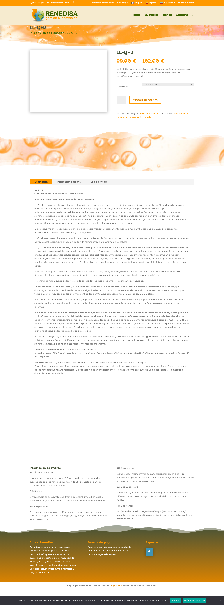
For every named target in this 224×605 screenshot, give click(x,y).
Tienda (167, 15)
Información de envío (103, 3)
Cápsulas (123, 86)
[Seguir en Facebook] (149, 552)
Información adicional (69, 181)
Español (153, 3)
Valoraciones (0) (99, 181)
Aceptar (176, 600)
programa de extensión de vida (134, 117)
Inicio (137, 15)
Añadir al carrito (145, 100)
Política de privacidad (194, 600)
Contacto (182, 15)
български (169, 3)
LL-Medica (151, 15)
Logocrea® (116, 585)
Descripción (41, 181)
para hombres (181, 113)
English (138, 3)
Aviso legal (122, 3)
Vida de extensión (52, 33)
